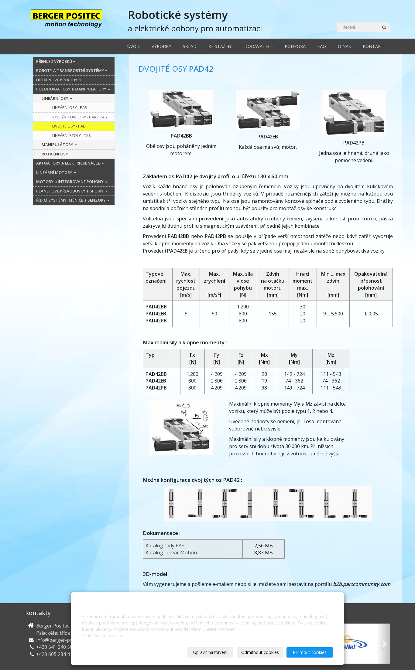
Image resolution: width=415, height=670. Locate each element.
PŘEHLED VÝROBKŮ (54, 61)
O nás (344, 46)
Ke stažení (220, 46)
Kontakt (373, 46)
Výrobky (161, 46)
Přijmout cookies (310, 652)
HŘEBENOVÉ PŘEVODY (57, 80)
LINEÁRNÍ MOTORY (54, 172)
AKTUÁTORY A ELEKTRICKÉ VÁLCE (68, 163)
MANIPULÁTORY (58, 144)
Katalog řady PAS (165, 545)
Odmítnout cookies (260, 652)
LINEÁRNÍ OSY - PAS (69, 107)
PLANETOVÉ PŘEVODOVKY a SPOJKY (70, 191)
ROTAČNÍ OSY (55, 154)
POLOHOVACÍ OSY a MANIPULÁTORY (71, 89)
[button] (383, 644)
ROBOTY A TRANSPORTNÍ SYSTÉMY (70, 70)
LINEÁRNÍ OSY (55, 98)
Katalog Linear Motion (171, 552)
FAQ (321, 46)
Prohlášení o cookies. (103, 635)
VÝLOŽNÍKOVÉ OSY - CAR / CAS (79, 117)
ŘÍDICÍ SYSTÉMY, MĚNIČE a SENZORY (71, 200)
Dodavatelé (258, 46)
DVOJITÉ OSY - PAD (69, 126)
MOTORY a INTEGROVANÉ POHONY (70, 181)
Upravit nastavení (210, 652)
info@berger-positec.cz (62, 640)
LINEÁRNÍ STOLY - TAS (71, 135)
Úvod (133, 46)
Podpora (295, 46)
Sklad (190, 46)
